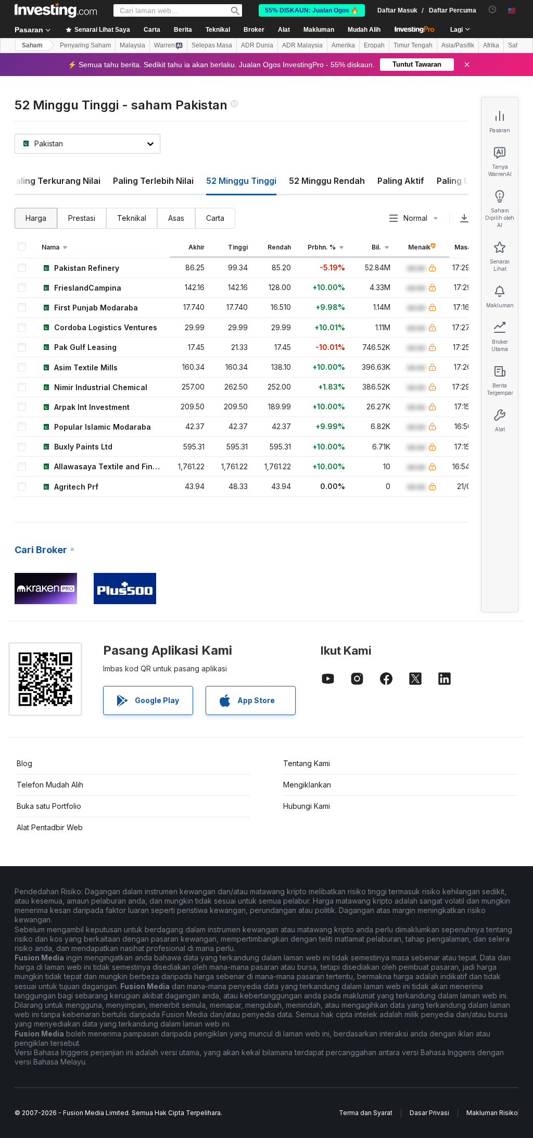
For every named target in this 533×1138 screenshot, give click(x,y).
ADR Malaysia (302, 45)
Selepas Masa (212, 45)
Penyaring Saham (85, 45)
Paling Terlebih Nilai (153, 181)
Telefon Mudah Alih (50, 784)
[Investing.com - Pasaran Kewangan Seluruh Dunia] (56, 10)
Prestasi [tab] (81, 218)
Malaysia (132, 45)
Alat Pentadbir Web (50, 827)
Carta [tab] (215, 218)
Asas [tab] (176, 218)
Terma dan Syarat (365, 1113)
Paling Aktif (400, 181)
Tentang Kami (306, 763)
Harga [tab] (36, 218)
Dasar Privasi (429, 1113)
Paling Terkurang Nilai (55, 181)
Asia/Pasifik (457, 45)
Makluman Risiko (492, 1113)
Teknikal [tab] (131, 218)
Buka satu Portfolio (49, 806)
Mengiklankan (307, 784)
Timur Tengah (413, 45)
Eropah (374, 45)
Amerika (343, 45)
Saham (32, 45)
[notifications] (493, 10)
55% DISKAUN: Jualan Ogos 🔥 (312, 10)
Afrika (491, 45)
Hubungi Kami (306, 806)
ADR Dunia (257, 45)
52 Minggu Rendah (327, 181)
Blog (24, 763)
